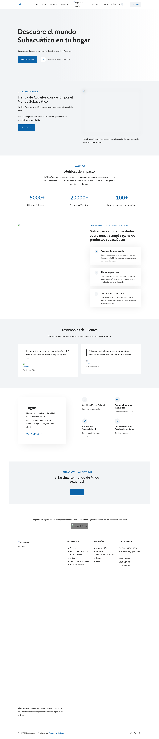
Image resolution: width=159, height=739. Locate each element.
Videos (113, 4)
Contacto (104, 4)
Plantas (99, 561)
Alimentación (101, 548)
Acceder (136, 4)
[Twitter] (135, 733)
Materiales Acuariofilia (105, 555)
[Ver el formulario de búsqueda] (20, 4)
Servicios (94, 4)
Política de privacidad (79, 551)
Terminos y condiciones (79, 561)
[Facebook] (131, 733)
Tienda (43, 4)
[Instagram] (139, 733)
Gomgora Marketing (57, 733)
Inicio (36, 4)
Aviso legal (74, 558)
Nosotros (64, 4)
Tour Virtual (53, 4)
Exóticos (99, 551)
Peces (98, 558)
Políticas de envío (77, 564)
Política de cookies (77, 555)
